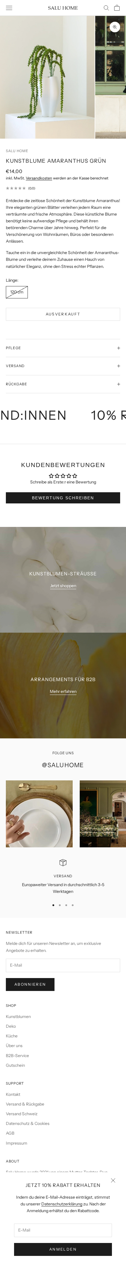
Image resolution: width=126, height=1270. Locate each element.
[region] (63, 877)
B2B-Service (17, 1055)
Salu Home (17, 151)
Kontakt (13, 1094)
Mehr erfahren (63, 691)
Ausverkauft (63, 314)
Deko (11, 1026)
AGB (10, 1133)
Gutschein (15, 1065)
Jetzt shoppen (63, 585)
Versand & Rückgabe (25, 1104)
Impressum (16, 1143)
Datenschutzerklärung (61, 1204)
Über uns (14, 1045)
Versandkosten (39, 178)
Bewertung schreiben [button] (63, 497)
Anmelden (63, 1249)
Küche (12, 1036)
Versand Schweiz (22, 1113)
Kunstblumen (18, 1016)
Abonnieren (30, 984)
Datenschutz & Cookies (28, 1123)
